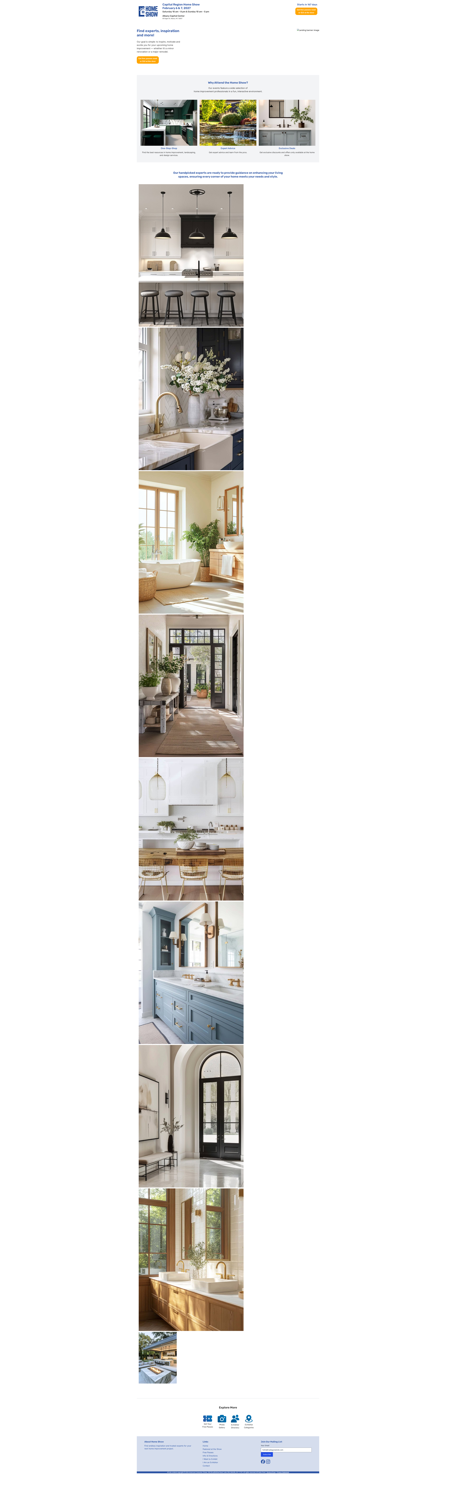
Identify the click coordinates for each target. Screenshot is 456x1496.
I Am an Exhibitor (210, 1462)
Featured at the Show (212, 1449)
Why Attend (196, 26)
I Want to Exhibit (210, 1459)
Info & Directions (210, 1456)
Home (2, 26)
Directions (258, 26)
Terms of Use (271, 1472)
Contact (452, 26)
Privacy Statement (283, 1472)
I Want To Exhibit (322, 26)
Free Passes (134, 26)
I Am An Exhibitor (389, 26)
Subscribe (267, 1454)
